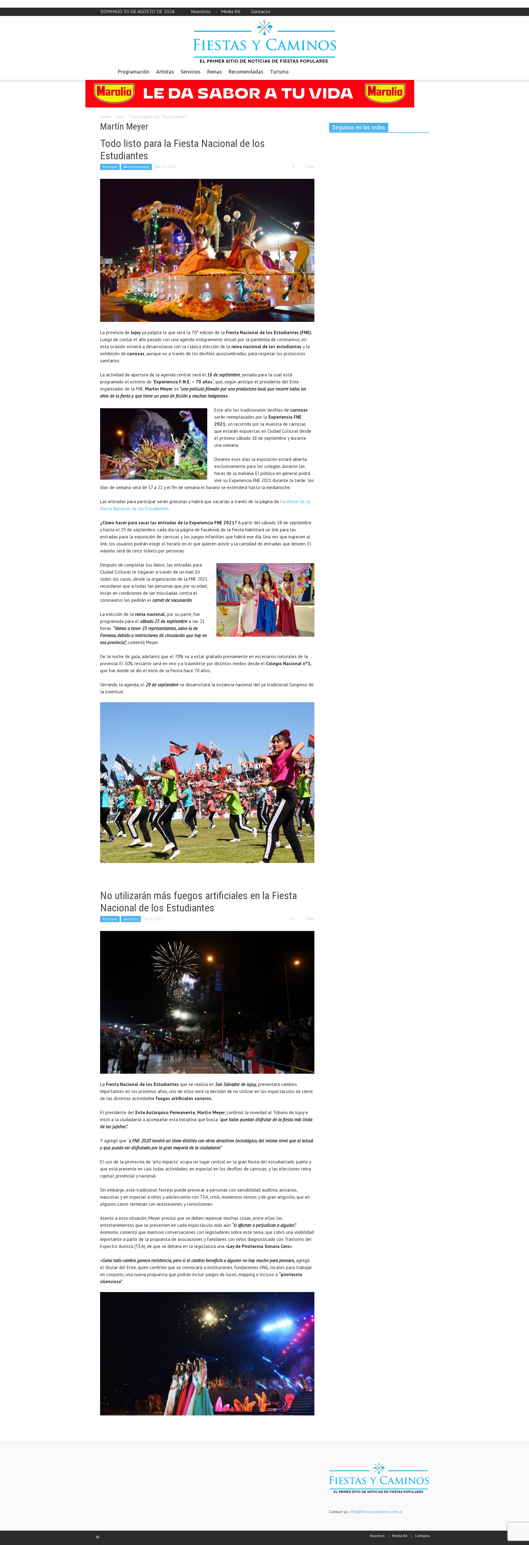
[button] (423, 71)
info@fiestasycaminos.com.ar (376, 1511)
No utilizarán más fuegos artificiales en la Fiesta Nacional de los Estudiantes (198, 901)
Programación (133, 71)
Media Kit (231, 11)
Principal (110, 166)
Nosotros (201, 11)
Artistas (165, 71)
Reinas (214, 71)
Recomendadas (246, 71)
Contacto (260, 11)
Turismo (279, 71)
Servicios (191, 71)
